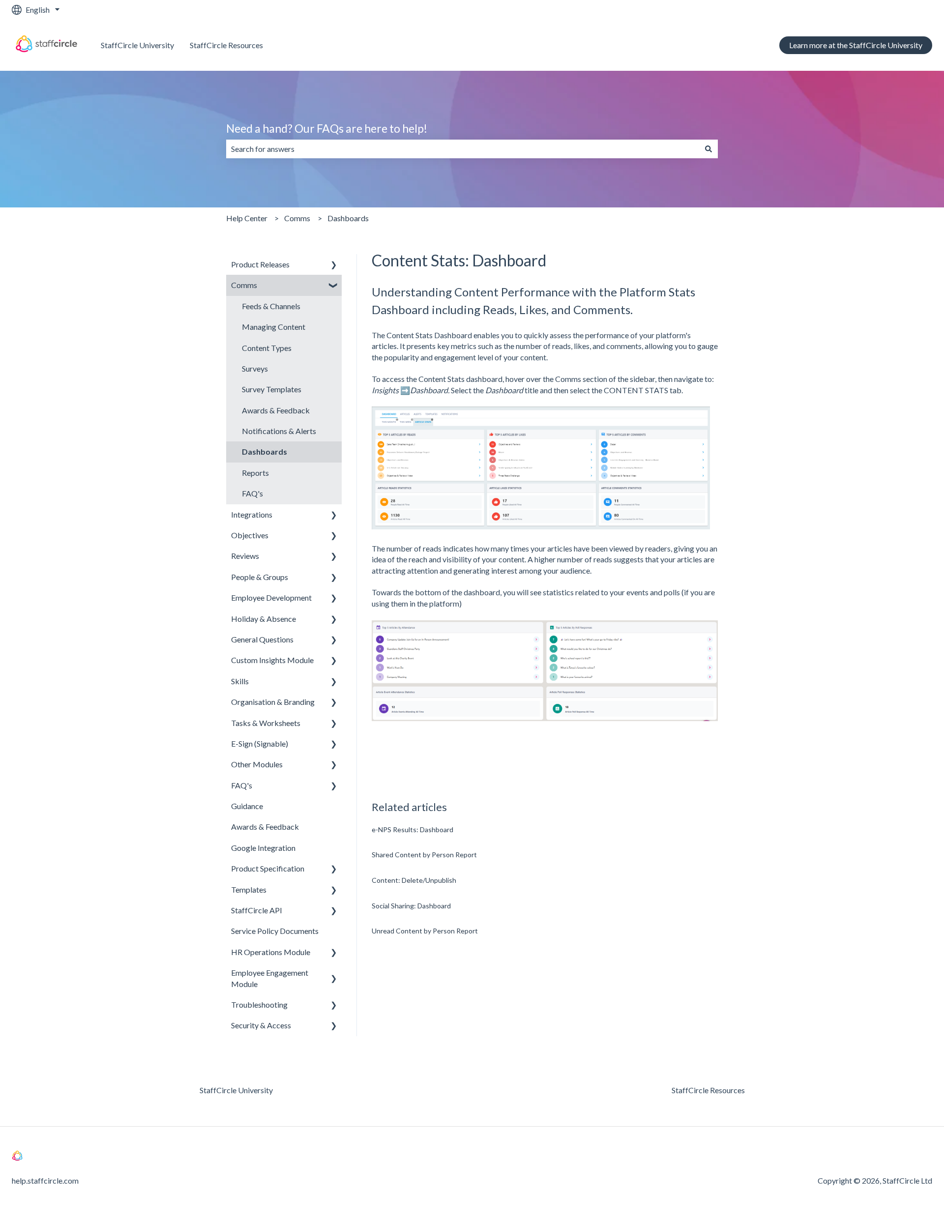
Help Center (246, 218)
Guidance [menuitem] (247, 806)
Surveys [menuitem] (255, 368)
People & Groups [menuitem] (259, 576)
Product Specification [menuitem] (267, 868)
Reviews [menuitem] (245, 555)
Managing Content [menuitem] (273, 326)
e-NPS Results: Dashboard (412, 829)
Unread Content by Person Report (425, 931)
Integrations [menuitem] (251, 514)
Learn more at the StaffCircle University (855, 45)
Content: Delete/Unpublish (414, 880)
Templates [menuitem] (248, 889)
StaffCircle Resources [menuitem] (708, 1090)
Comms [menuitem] (244, 285)
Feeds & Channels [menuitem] (271, 306)
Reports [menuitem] (255, 472)
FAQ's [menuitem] (252, 493)
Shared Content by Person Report (424, 854)
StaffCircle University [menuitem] (236, 1090)
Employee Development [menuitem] (271, 597)
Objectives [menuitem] (249, 535)
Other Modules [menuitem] (257, 764)
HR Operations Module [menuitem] (270, 952)
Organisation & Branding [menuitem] (273, 701)
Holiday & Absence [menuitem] (263, 618)
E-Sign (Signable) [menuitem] (259, 743)
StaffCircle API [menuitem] (256, 910)
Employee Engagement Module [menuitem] (269, 978)
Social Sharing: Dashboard (411, 905)
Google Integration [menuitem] (263, 847)
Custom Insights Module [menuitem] (272, 660)
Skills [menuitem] (240, 681)
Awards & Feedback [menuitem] (276, 410)
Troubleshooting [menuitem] (259, 1004)
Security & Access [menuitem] (261, 1025)
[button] (334, 265)
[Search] (708, 149)
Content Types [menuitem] (267, 347)
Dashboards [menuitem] (264, 451)
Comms (297, 218)
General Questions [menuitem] (262, 639)
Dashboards (348, 218)
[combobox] (462, 149)
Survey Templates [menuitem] (271, 389)
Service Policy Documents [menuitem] (275, 930)
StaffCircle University (137, 45)
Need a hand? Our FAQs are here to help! (326, 128)
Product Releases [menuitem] (260, 264)
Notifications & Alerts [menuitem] (279, 431)
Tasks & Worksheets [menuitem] (265, 722)
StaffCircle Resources (226, 45)
